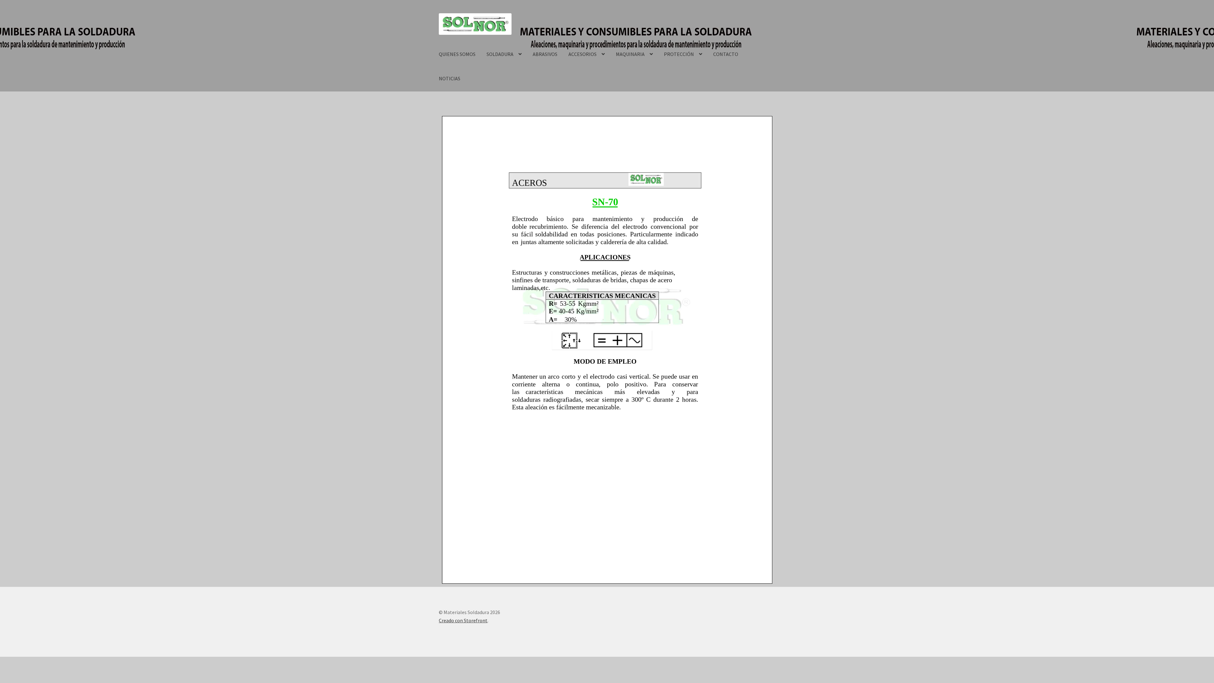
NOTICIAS (449, 78)
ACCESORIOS (582, 54)
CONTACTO (725, 54)
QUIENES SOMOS (457, 54)
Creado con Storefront (463, 620)
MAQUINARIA (630, 54)
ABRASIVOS (545, 54)
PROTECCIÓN (679, 54)
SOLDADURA (500, 54)
